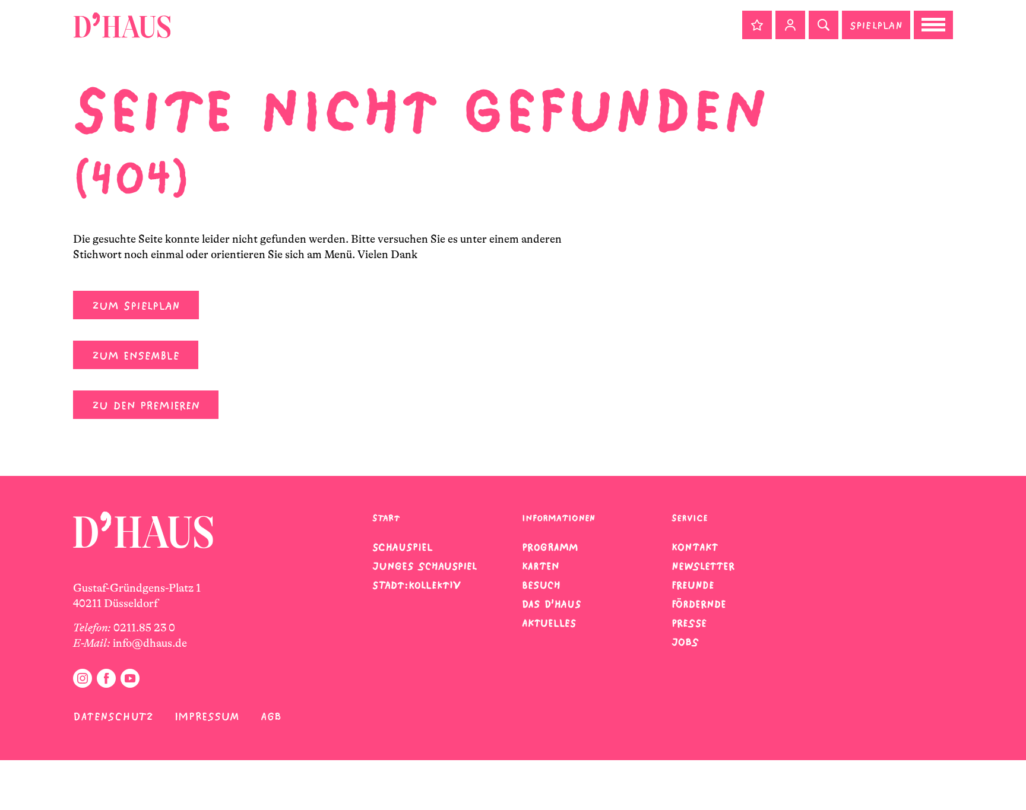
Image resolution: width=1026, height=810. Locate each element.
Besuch (541, 585)
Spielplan (876, 25)
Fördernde (699, 604)
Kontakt (695, 547)
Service (690, 518)
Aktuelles (549, 623)
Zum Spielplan (136, 306)
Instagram (82, 678)
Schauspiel (402, 547)
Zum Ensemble (135, 356)
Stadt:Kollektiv (416, 585)
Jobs (685, 642)
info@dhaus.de (150, 643)
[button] (757, 25)
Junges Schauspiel (424, 566)
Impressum (207, 717)
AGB (271, 717)
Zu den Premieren (146, 406)
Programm (550, 547)
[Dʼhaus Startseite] (122, 25)
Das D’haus (551, 604)
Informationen (558, 518)
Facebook (106, 678)
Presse (689, 623)
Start (386, 518)
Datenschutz (113, 717)
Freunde (693, 585)
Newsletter (703, 566)
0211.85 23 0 (144, 627)
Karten (540, 566)
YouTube (130, 678)
